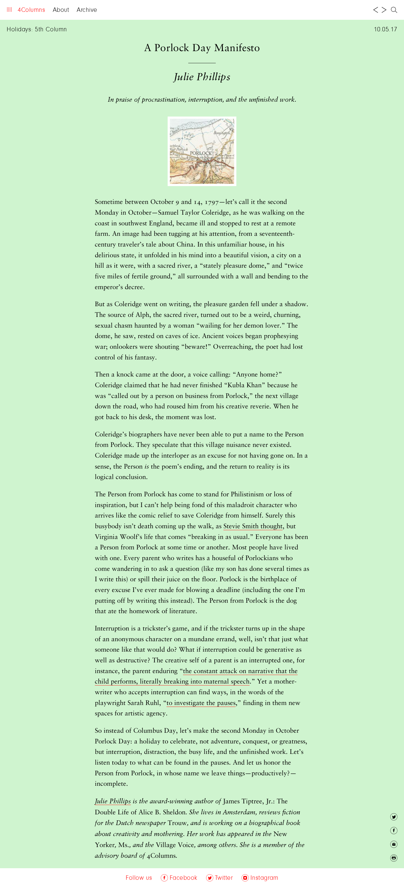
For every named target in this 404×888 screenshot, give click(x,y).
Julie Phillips (113, 801)
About (61, 10)
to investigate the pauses (201, 703)
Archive (87, 10)
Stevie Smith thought (253, 526)
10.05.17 (385, 29)
